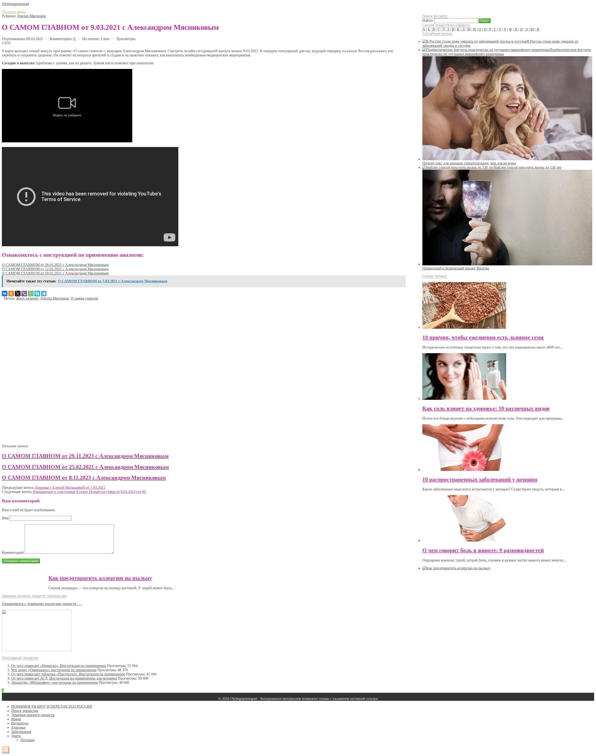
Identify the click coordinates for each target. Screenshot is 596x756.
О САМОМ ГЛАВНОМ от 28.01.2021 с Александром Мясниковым (55, 265)
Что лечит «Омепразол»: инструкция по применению (53, 670)
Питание (27, 740)
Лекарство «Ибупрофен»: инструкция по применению (54, 682)
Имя (5, 518)
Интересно (19, 723)
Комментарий (13, 552)
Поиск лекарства (24, 711)
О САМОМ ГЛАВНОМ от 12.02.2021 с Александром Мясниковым (55, 269)
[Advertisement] (141, 370)
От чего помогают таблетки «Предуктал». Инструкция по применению (68, 674)
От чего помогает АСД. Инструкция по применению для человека (64, 678)
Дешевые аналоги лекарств (32, 715)
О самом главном (84, 298)
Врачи (16, 719)
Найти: (427, 20)
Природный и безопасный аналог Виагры (455, 268)
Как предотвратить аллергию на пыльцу (100, 578)
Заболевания (21, 732)
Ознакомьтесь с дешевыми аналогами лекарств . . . (42, 604)
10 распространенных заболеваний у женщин (479, 479)
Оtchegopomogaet (15, 4)
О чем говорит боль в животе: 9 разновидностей (483, 550)
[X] (17, 293)
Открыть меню (14, 12)
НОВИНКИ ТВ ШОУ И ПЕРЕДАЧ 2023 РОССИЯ (51, 706)
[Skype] (37, 293)
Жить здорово (27, 298)
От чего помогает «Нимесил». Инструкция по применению (58, 666)
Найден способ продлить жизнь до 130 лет (528, 167)
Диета (16, 736)
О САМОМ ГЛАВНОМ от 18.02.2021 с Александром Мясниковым (55, 273)
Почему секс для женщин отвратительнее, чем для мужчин (469, 163)
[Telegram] (44, 293)
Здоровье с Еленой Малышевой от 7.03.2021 (70, 487)
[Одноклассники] (11, 293)
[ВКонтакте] (4, 293)
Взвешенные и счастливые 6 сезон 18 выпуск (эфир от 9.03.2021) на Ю (89, 492)
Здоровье (18, 727)
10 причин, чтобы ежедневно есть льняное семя (483, 337)
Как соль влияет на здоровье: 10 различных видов (486, 408)
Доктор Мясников (31, 16)
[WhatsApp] (31, 293)
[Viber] (24, 293)
